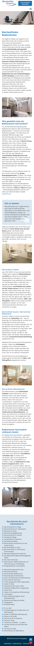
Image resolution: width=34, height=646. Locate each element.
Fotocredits (27, 643)
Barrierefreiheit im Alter (12, 547)
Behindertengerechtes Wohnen (15, 553)
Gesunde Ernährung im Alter (14, 586)
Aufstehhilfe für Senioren (13, 539)
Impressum (8, 643)
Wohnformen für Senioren (13, 618)
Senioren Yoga (9, 620)
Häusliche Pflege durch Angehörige (16, 588)
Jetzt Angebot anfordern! (25, 3)
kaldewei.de (6, 194)
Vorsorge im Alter (10, 629)
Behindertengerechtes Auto (14, 569)
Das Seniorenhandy (11, 560)
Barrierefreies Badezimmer (13, 574)
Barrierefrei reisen (10, 531)
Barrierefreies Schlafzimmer (14, 576)
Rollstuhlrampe (9, 604)
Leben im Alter (9, 584)
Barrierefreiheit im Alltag (12, 527)
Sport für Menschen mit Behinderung (17, 578)
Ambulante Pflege (10, 537)
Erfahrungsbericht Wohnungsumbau (16, 582)
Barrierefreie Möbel (10, 541)
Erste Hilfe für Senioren (12, 580)
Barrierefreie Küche (10, 571)
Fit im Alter (8, 608)
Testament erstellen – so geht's (15, 622)
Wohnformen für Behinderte (14, 631)
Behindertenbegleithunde (13, 533)
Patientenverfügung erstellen (14, 600)
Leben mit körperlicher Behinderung (16, 592)
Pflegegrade (8, 602)
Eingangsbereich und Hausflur (14, 566)
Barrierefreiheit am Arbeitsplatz (15, 529)
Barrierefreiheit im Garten (13, 535)
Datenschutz (17, 643)
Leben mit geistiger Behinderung (15, 614)
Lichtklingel (8, 594)
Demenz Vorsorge (10, 616)
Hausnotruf (8, 590)
